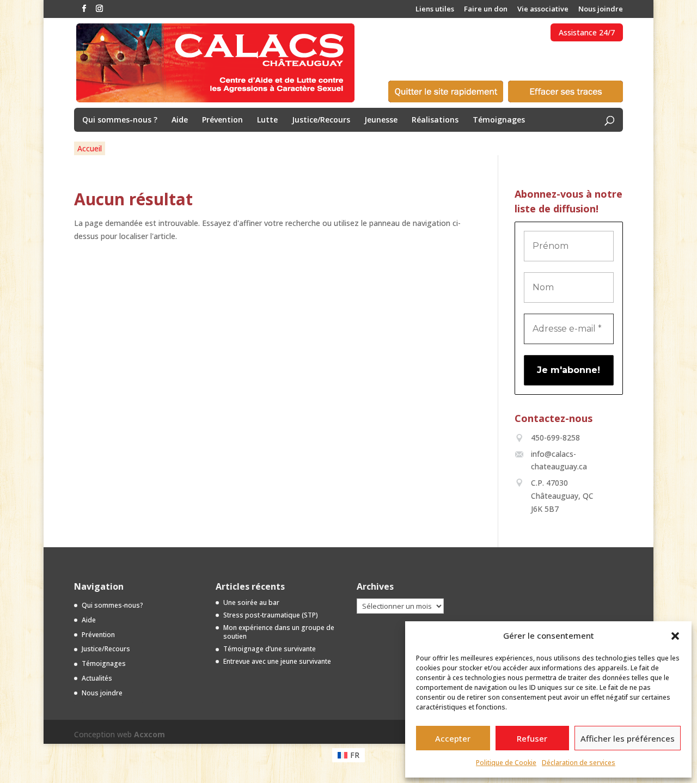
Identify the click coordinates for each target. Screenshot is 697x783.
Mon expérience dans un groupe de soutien (278, 632)
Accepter (452, 738)
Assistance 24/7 (587, 32)
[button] (675, 636)
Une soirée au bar (251, 602)
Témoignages (499, 120)
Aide (180, 120)
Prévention (222, 120)
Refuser (532, 738)
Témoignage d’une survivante (269, 648)
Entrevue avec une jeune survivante (277, 661)
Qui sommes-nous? (112, 605)
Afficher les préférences (627, 738)
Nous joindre (600, 9)
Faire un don (486, 9)
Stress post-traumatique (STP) (270, 615)
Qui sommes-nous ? (119, 120)
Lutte (267, 120)
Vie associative (542, 9)
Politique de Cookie (506, 762)
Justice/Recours (321, 120)
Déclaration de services (578, 762)
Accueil (89, 148)
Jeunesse (381, 120)
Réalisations (435, 120)
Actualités (97, 678)
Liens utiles (434, 9)
